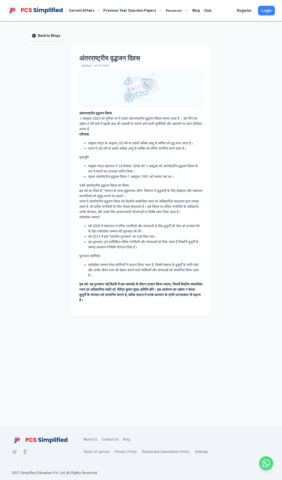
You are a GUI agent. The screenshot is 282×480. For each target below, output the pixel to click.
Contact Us (110, 439)
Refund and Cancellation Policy (166, 452)
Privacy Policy (126, 452)
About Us (90, 439)
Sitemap (201, 452)
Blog (196, 10)
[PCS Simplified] (35, 10)
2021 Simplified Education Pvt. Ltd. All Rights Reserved (54, 473)
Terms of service (96, 452)
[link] (14, 451)
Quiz (208, 10)
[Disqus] (141, 371)
